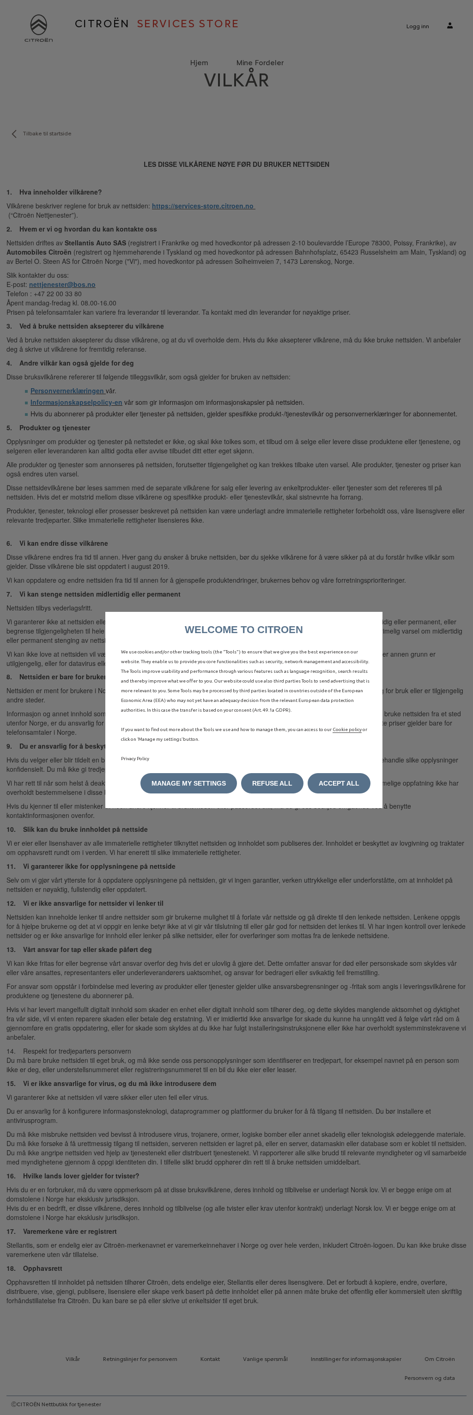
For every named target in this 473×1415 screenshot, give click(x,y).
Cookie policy (347, 729)
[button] (188, 783)
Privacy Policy (135, 758)
